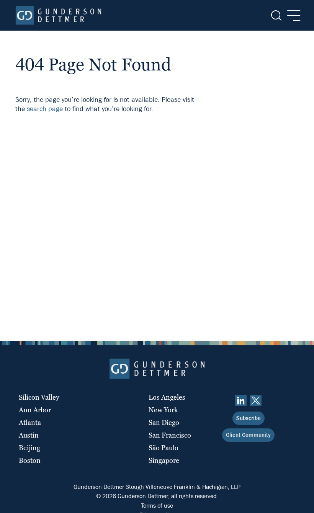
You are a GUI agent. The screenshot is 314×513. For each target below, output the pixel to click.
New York (163, 410)
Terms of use (157, 506)
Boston (30, 460)
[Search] (275, 15)
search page (45, 109)
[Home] (58, 15)
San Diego (164, 422)
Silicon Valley (39, 397)
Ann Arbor (35, 410)
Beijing (29, 448)
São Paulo (163, 448)
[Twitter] (256, 400)
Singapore (164, 460)
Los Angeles (167, 397)
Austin (29, 435)
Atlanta (30, 422)
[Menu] (292, 15)
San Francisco (170, 435)
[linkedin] (241, 400)
